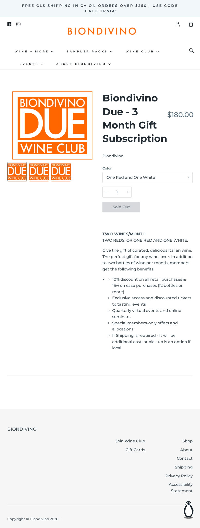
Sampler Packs (88, 51)
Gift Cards (135, 450)
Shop (187, 441)
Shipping (184, 467)
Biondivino (112, 156)
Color (107, 168)
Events (30, 64)
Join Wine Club (130, 441)
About (186, 450)
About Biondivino (82, 64)
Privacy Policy (179, 476)
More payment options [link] (166, 218)
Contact (185, 458)
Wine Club (141, 51)
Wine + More (33, 51)
